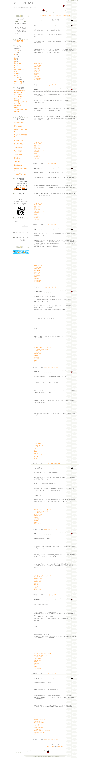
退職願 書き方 (37, 443)
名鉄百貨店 (36, 357)
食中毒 (35, 458)
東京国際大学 (37, 73)
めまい (35, 448)
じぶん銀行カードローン (40, 445)
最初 (47, 746)
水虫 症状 (36, 447)
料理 (51, 85)
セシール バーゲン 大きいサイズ (42, 347)
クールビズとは (37, 729)
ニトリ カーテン (38, 352)
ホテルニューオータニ (39, 727)
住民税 (35, 451)
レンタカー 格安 (38, 350)
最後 (61, 746)
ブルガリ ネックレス (39, 71)
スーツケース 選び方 (39, 722)
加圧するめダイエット (39, 721)
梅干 (35, 450)
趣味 (51, 224)
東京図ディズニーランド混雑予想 (42, 730)
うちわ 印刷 (37, 70)
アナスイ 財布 (37, 65)
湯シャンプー (37, 718)
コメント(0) (47, 85)
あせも (35, 734)
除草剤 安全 (37, 66)
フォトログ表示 (22, 187)
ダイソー (36, 456)
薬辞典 (35, 74)
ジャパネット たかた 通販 (41, 349)
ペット (52, 529)
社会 (51, 163)
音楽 (51, 673)
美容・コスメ (53, 463)
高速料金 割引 (37, 354)
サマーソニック (37, 362)
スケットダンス (37, 76)
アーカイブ (36, 358)
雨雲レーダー (37, 68)
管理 (54, 85)
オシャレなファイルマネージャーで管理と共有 (55, 15)
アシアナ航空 (37, 79)
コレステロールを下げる (40, 732)
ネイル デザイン (38, 63)
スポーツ (52, 367)
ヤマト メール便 (38, 455)
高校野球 (36, 453)
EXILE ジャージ (38, 724)
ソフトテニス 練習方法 (39, 719)
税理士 (35, 360)
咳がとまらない (37, 78)
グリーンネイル (37, 726)
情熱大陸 (36, 355)
